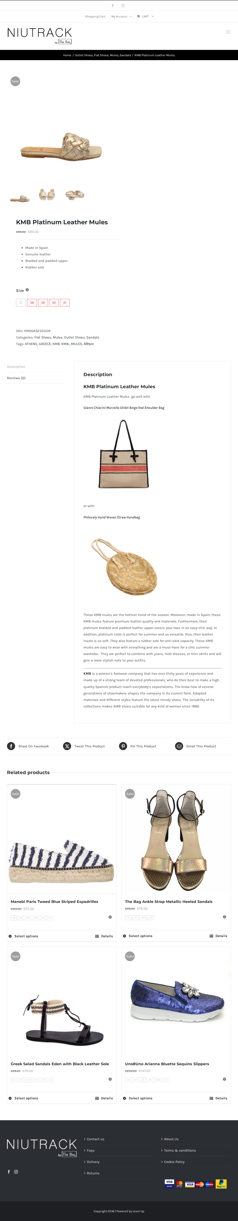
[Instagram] (16, 1172)
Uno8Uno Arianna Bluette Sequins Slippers (167, 1064)
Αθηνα (89, 344)
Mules (58, 337)
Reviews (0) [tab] (16, 378)
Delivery (93, 1162)
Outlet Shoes (74, 337)
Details (107, 936)
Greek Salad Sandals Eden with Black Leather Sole (60, 1064)
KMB (56, 344)
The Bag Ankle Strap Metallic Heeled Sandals (169, 901)
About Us (171, 1139)
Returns (93, 1173)
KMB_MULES (71, 344)
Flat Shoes (42, 337)
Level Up (138, 1211)
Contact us (95, 1139)
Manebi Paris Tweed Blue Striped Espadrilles (54, 901)
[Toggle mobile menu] (228, 31)
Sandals (92, 337)
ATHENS (31, 344)
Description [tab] (16, 367)
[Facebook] (9, 1172)
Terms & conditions (180, 1150)
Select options (26, 936)
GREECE (45, 344)
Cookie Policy (174, 1162)
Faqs (91, 1150)
